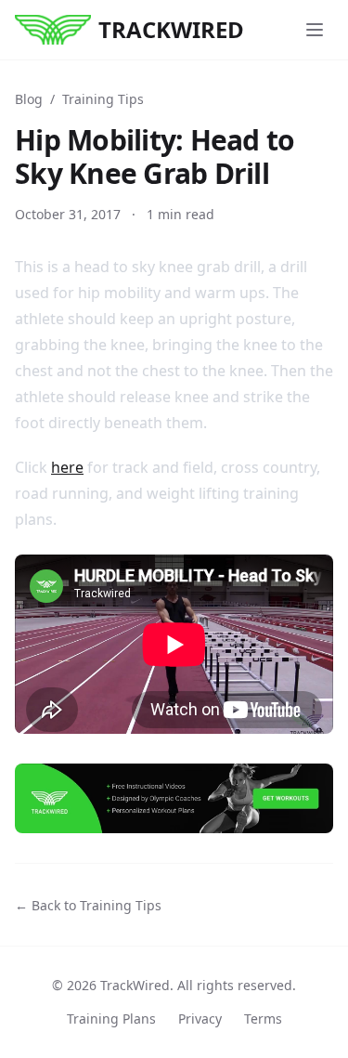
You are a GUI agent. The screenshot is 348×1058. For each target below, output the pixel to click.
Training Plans (111, 1018)
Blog (29, 99)
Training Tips (103, 99)
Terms (263, 1018)
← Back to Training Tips (88, 905)
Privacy (200, 1018)
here (67, 467)
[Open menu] (314, 29)
